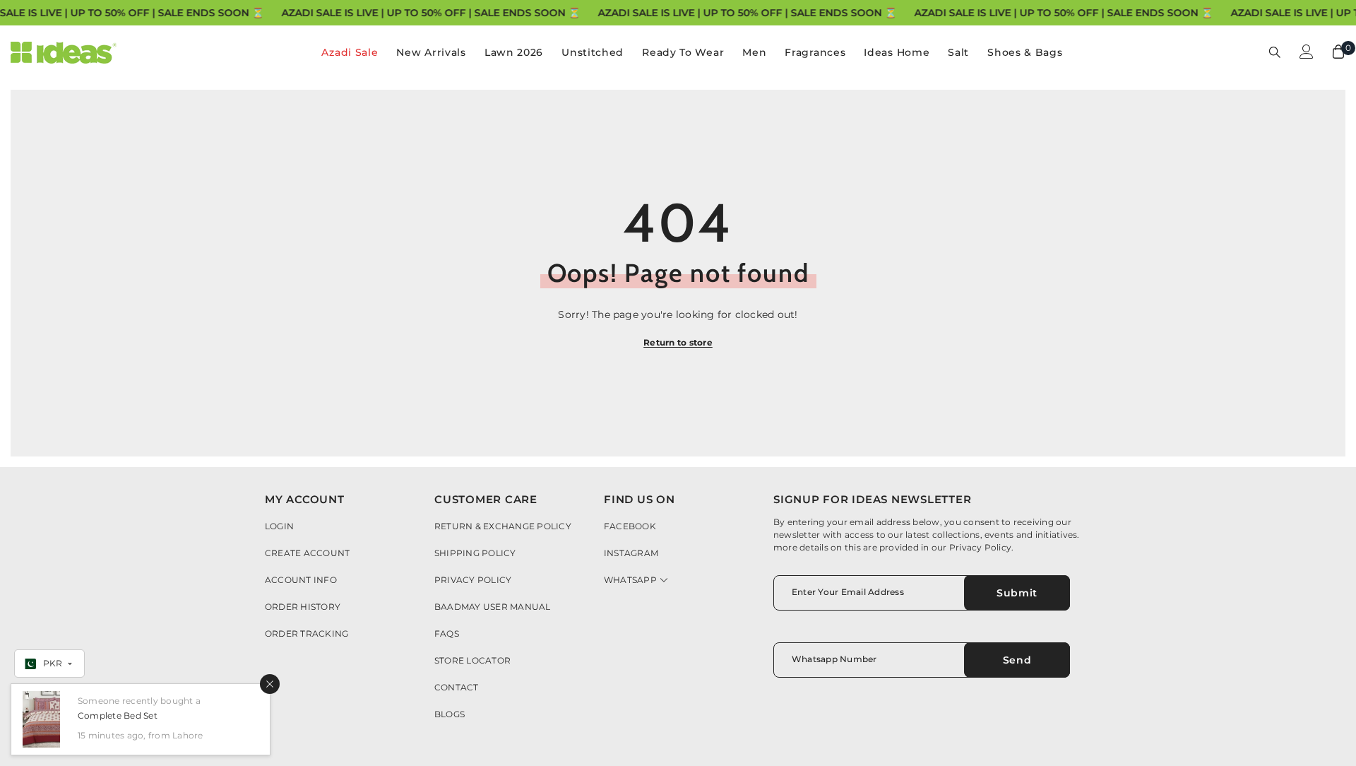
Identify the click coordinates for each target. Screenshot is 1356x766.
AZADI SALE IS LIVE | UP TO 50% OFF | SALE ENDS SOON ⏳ (430, 12)
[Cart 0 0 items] (1338, 52)
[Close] (270, 684)
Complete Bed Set (117, 715)
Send (1017, 660)
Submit (1017, 593)
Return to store (678, 342)
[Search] (1275, 51)
